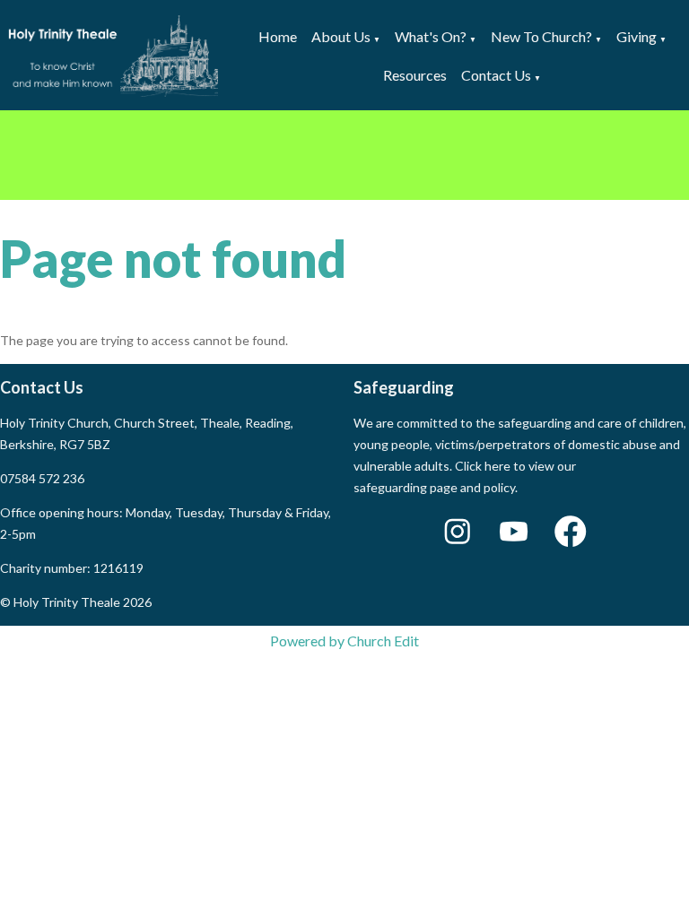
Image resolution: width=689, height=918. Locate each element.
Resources (415, 74)
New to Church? (541, 36)
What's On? (431, 36)
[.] (344, 155)
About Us (341, 36)
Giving (636, 36)
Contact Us (496, 74)
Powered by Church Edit (344, 640)
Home (277, 36)
